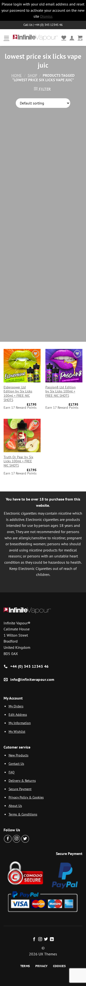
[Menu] (6, 37)
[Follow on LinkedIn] (52, 939)
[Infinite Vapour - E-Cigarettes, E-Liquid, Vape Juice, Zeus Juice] (35, 37)
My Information (20, 723)
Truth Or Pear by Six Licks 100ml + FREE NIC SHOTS (18, 461)
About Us (15, 805)
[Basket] (80, 37)
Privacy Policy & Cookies (26, 797)
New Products (18, 755)
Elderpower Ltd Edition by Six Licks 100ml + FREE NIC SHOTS (18, 393)
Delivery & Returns (22, 780)
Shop (32, 75)
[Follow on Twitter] (25, 839)
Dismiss (46, 16)
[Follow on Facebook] (8, 839)
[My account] (72, 37)
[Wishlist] (63, 37)
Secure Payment (20, 789)
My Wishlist (17, 731)
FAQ (12, 772)
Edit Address (18, 714)
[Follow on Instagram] (17, 839)
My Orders (16, 706)
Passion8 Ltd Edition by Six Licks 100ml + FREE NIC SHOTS (60, 391)
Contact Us (16, 763)
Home (16, 75)
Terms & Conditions (23, 814)
